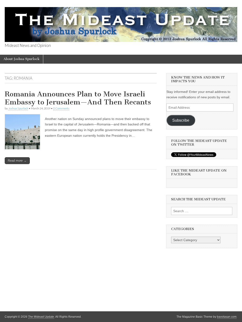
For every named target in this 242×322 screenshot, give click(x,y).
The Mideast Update (41, 316)
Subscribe (180, 120)
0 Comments (61, 108)
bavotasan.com (227, 316)
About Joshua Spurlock (21, 59)
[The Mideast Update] (121, 22)
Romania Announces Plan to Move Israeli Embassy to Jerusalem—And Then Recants (78, 98)
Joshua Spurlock (18, 108)
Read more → (17, 160)
